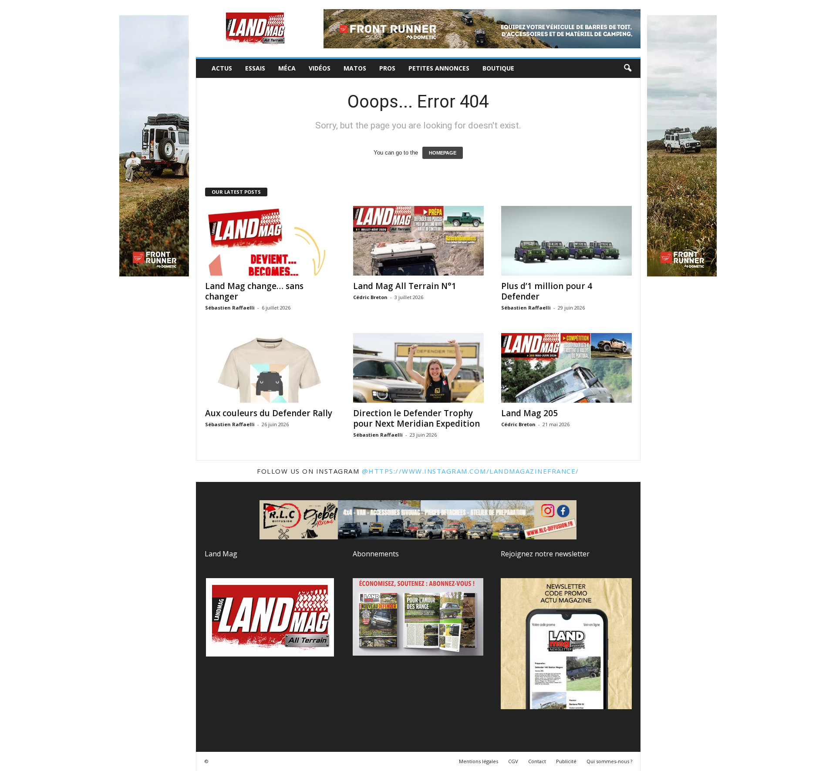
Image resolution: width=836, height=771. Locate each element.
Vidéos (319, 68)
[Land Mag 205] (566, 368)
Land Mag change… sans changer (254, 291)
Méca (287, 68)
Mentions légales (478, 761)
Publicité (566, 761)
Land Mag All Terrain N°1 (404, 286)
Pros (387, 68)
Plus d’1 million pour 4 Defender (546, 291)
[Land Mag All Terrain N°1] (418, 241)
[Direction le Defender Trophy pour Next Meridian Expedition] (418, 368)
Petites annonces (438, 68)
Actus (222, 68)
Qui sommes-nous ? (609, 761)
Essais (255, 68)
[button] (627, 68)
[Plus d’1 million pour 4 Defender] (566, 241)
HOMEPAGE (442, 152)
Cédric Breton (370, 297)
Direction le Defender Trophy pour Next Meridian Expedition (416, 418)
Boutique (498, 68)
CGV (513, 761)
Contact (537, 761)
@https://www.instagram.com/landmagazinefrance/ (470, 471)
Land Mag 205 (529, 413)
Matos (355, 68)
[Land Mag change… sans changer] (270, 241)
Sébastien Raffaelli (230, 307)
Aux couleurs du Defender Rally (268, 413)
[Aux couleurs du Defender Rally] (270, 368)
